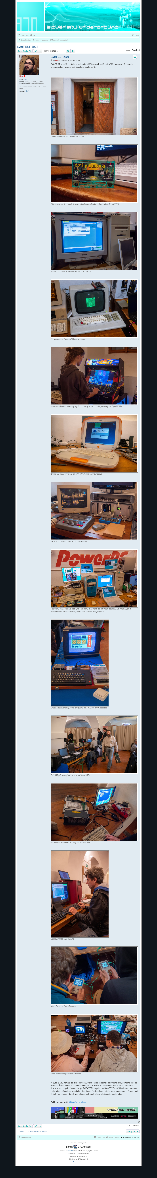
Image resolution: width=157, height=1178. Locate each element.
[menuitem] (33, 35)
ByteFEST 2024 (27, 46)
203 (25, 79)
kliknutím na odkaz (77, 1102)
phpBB (70, 1151)
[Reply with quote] (135, 57)
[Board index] (78, 16)
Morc (21, 76)
